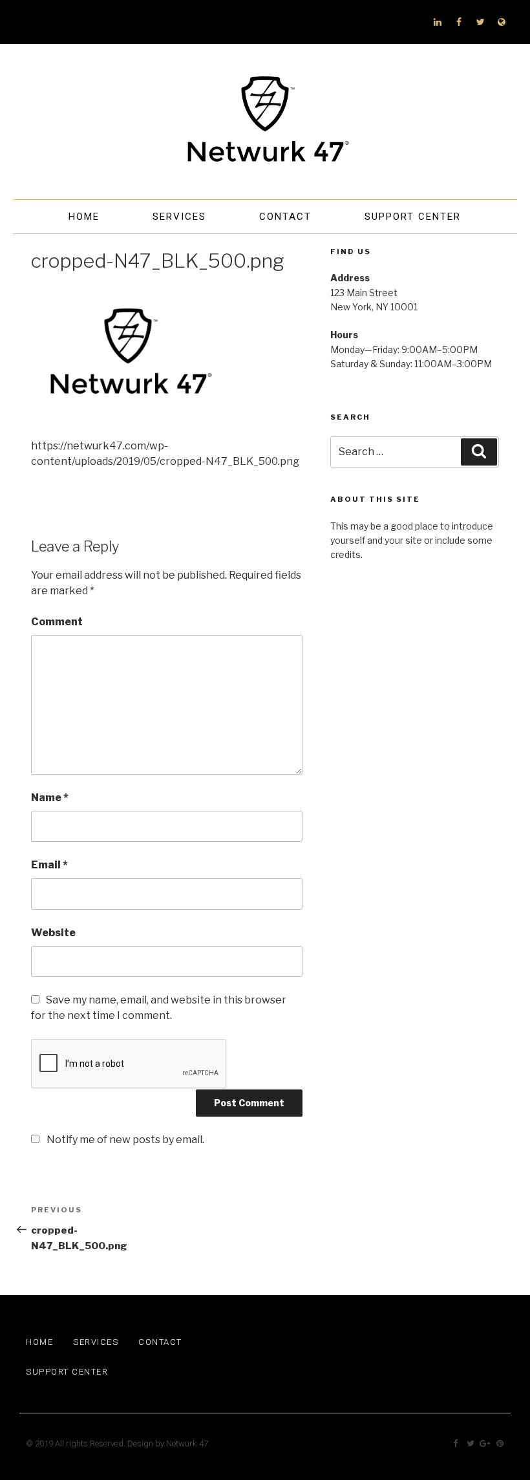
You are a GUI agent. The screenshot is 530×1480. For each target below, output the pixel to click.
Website (53, 933)
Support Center (413, 216)
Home (84, 216)
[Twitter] (480, 22)
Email (49, 865)
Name (50, 797)
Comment (57, 622)
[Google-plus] (485, 1443)
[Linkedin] (438, 22)
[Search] (479, 452)
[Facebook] (459, 22)
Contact (285, 216)
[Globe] (502, 22)
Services (179, 216)
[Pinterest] (500, 1443)
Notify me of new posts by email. (125, 1139)
